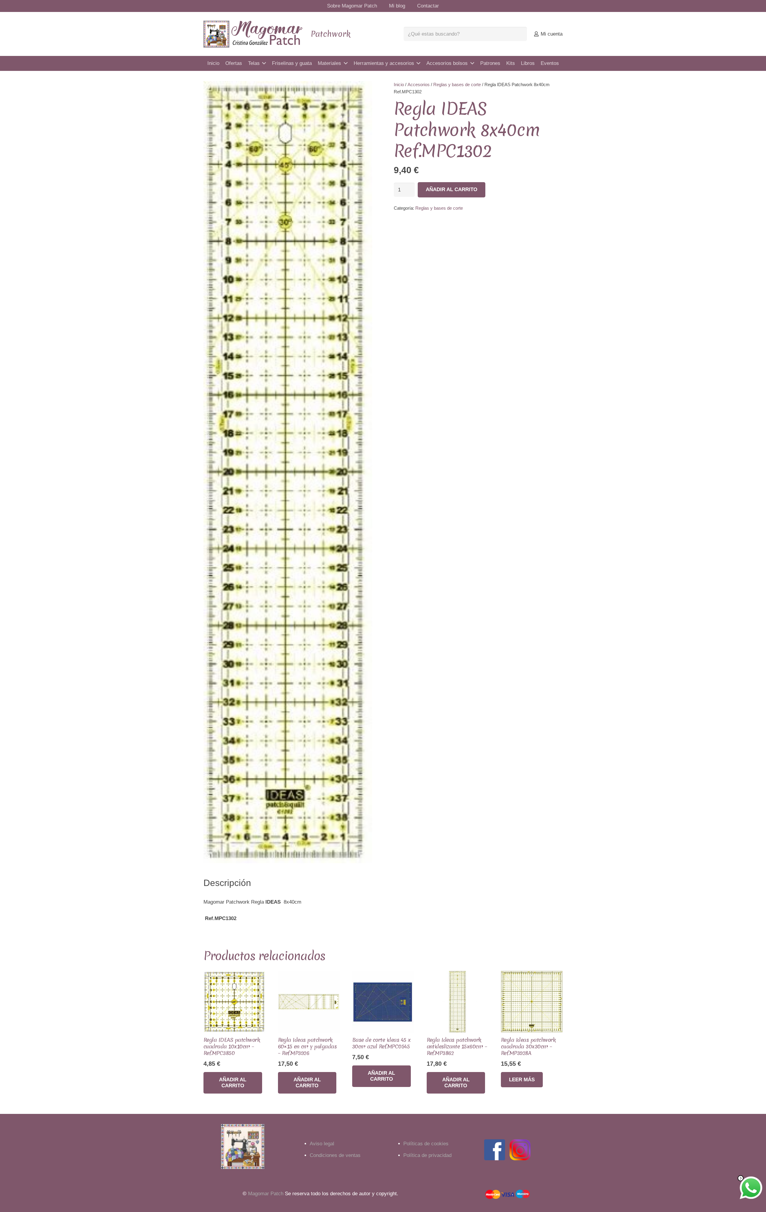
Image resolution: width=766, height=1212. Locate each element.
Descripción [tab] (227, 883)
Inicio (399, 84)
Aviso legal (322, 1143)
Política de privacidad (427, 1155)
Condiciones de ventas (335, 1155)
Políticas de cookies (426, 1143)
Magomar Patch (265, 1193)
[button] (362, 91)
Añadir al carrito (451, 189)
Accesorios (419, 84)
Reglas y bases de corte (457, 84)
